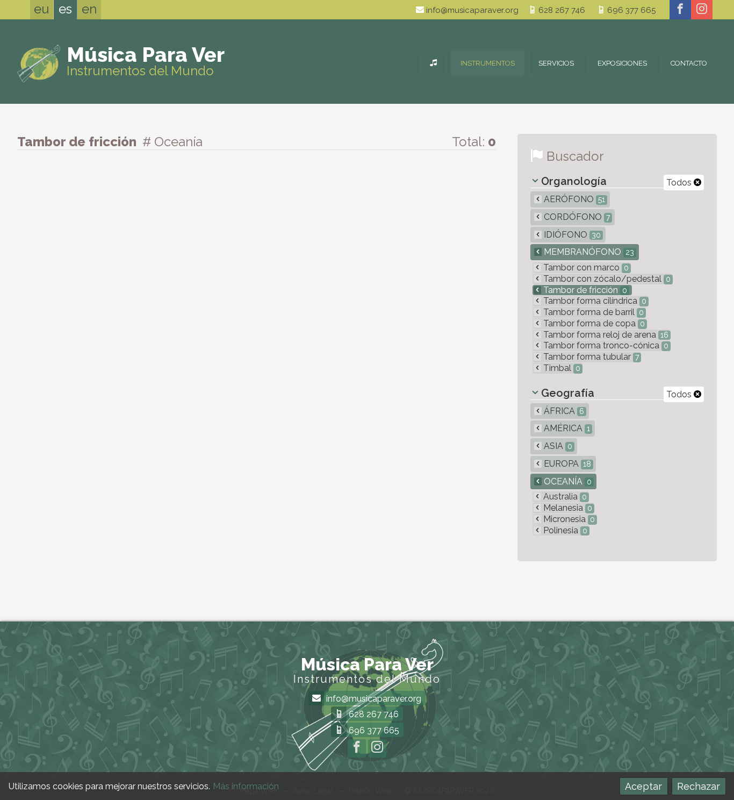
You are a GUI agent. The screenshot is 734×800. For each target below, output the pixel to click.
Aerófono (573, 199)
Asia (557, 446)
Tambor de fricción (584, 290)
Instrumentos (487, 63)
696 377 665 (630, 10)
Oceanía (567, 481)
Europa (566, 464)
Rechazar (698, 786)
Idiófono (571, 235)
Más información (246, 786)
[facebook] (680, 9)
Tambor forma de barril (592, 312)
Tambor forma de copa (593, 323)
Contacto (689, 63)
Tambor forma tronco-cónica (604, 345)
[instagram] (702, 9)
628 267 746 (560, 10)
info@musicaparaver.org (471, 10)
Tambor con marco (585, 267)
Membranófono (588, 252)
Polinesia (564, 530)
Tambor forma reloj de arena (604, 335)
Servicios (556, 63)
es (65, 9)
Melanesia (566, 508)
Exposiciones (622, 63)
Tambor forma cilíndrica (593, 301)
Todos (680, 182)
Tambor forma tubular (590, 357)
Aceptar (643, 786)
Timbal (560, 368)
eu (41, 9)
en (89, 9)
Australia (564, 496)
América (566, 428)
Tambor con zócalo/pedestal (606, 279)
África (563, 411)
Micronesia (568, 519)
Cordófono (576, 217)
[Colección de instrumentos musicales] (433, 63)
